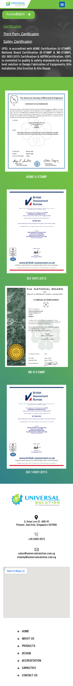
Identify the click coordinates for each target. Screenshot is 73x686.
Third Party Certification (21, 34)
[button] (62, 4)
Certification (12, 26)
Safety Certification (17, 41)
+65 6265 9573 (36, 539)
